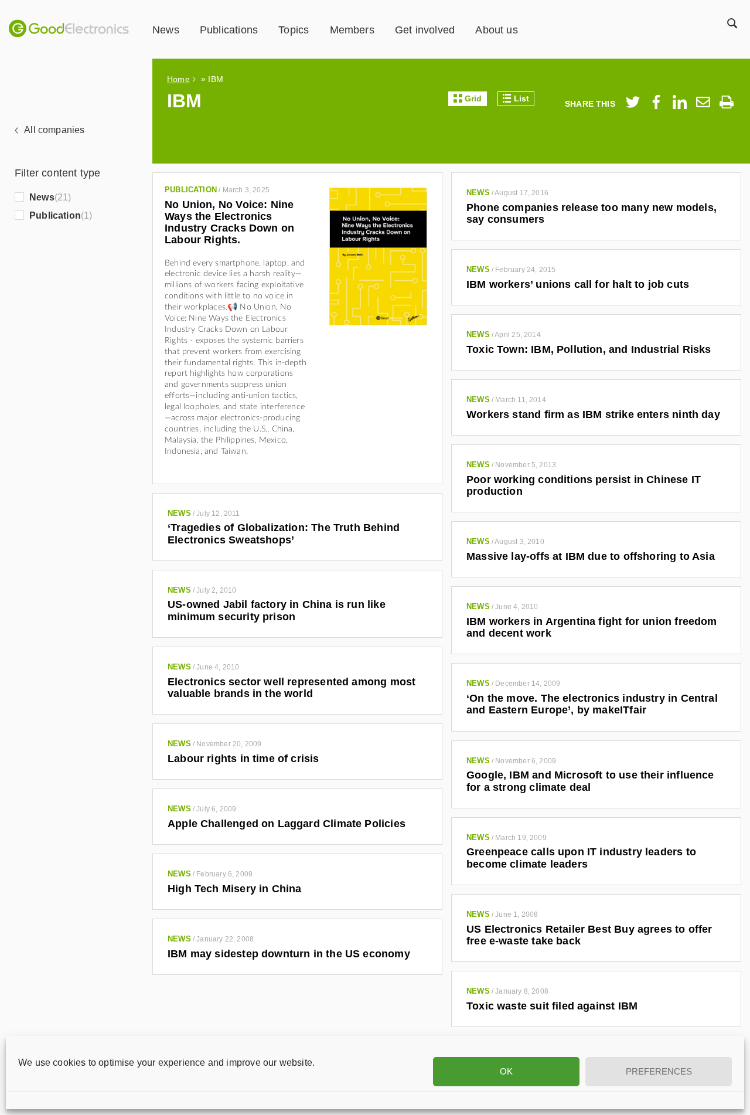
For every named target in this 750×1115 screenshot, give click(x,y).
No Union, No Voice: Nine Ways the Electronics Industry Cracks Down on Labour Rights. (229, 222)
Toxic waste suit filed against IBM (552, 1006)
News (165, 30)
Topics (293, 30)
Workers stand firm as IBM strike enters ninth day (593, 414)
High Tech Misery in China (235, 889)
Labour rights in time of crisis (243, 758)
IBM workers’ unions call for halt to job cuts (577, 284)
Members (352, 30)
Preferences (659, 1071)
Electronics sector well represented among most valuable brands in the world (291, 687)
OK (506, 1071)
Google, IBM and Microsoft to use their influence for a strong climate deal (590, 781)
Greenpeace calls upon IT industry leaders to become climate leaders (581, 857)
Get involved (425, 30)
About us (496, 30)
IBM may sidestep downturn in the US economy (289, 954)
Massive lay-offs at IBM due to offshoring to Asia (590, 556)
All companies (54, 130)
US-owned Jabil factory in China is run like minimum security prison (277, 610)
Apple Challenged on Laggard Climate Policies (286, 824)
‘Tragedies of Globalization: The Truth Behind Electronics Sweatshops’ (284, 533)
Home (178, 79)
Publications (229, 30)
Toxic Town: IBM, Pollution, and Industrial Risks (588, 349)
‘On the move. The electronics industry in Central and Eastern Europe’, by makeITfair (592, 704)
